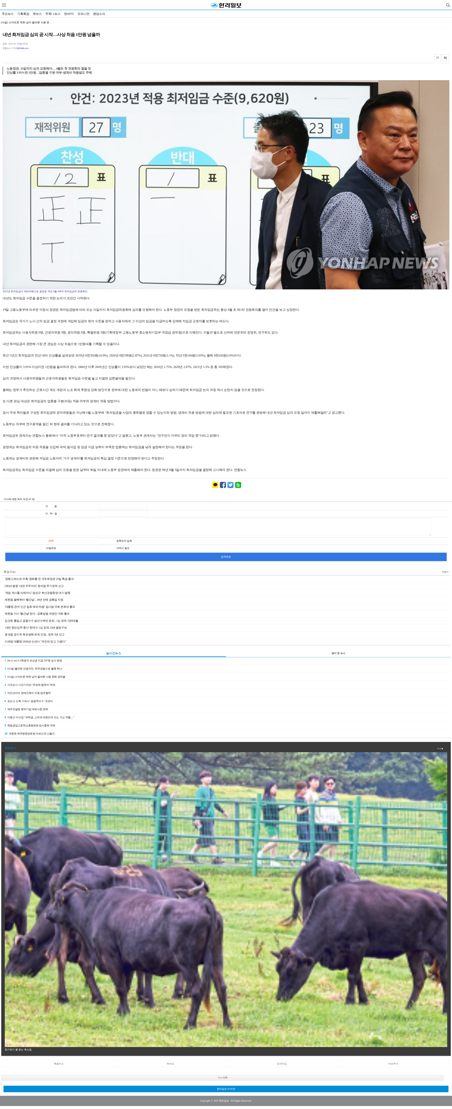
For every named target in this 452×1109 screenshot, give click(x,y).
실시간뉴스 (113, 653)
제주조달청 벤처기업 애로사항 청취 (26, 709)
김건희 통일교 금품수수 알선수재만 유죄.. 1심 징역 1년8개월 (41, 620)
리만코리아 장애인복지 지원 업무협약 (23, 22)
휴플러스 (59, 1063)
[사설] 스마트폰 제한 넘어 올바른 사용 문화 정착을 (35, 676)
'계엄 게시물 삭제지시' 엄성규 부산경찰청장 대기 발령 (37, 592)
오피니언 (84, 14)
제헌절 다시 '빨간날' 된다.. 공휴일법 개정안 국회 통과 (37, 613)
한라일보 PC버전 (226, 1089)
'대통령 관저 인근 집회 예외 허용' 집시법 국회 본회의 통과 (40, 606)
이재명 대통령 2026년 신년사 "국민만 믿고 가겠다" (35, 641)
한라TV (69, 14)
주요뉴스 (8, 14)
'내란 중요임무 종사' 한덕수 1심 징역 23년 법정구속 (36, 627)
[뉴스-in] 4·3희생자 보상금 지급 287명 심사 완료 (33, 660)
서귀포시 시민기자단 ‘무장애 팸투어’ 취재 (30, 684)
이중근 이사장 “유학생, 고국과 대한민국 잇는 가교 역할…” (39, 717)
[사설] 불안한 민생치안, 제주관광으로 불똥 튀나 (33, 668)
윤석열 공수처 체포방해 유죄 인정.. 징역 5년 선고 (34, 634)
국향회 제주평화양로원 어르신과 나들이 (30, 733)
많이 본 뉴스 (338, 653)
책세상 (170, 1063)
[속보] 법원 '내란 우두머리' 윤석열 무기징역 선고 (34, 585)
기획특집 (23, 14)
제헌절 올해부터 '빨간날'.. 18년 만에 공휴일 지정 (34, 599)
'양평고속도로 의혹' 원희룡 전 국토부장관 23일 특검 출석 (39, 578)
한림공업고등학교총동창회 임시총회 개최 (30, 725)
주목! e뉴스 (53, 14)
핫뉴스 (37, 14)
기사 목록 (222, 1077)
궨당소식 (99, 14)
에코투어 (393, 1063)
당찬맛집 (282, 1063)
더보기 (445, 572)
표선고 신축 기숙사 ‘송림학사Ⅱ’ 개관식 (29, 701)
